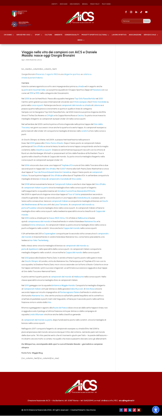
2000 (27, 98)
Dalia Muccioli (76, 289)
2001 (101, 98)
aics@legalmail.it (126, 400)
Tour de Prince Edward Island (47, 172)
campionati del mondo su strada (76, 105)
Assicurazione (135, 35)
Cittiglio (50, 115)
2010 (27, 218)
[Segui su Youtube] (146, 12)
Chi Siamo (8, 35)
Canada (66, 172)
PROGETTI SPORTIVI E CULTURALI (94, 35)
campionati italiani (59, 201)
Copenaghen (50, 233)
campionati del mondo (61, 276)
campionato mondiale (58, 179)
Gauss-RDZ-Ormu (57, 218)
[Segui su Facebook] (126, 12)
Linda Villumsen (37, 314)
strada (81, 86)
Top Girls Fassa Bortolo (84, 98)
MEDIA (79, 40)
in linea (43, 179)
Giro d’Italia (38, 146)
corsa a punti (37, 105)
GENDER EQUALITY (72, 35)
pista (26, 90)
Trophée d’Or (67, 165)
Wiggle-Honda (68, 285)
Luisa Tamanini (61, 204)
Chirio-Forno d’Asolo (54, 143)
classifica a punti (43, 150)
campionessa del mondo (39, 221)
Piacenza (40, 74)
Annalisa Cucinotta (66, 191)
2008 (27, 184)
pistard (32, 77)
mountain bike (38, 90)
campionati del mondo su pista (38, 320)
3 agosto (49, 74)
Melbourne (82, 218)
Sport (37, 35)
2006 (27, 165)
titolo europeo (80, 102)
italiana (39, 77)
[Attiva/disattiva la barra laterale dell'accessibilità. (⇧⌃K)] (155, 409)
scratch (84, 131)
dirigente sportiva (72, 74)
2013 (27, 285)
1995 (37, 93)
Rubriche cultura (36, 60)
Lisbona (97, 105)
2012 (27, 258)
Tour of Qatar (74, 194)
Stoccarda (76, 179)
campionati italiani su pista (36, 187)
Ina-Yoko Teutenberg (38, 240)
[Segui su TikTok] (141, 12)
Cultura (48, 35)
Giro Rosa (90, 289)
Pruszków (32, 208)
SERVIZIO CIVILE (150, 35)
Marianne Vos (90, 221)
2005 (32, 143)
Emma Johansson (37, 225)
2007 (63, 169)
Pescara (43, 204)
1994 (32, 93)
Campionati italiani (63, 184)
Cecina (80, 115)
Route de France (60, 308)
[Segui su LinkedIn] (136, 12)
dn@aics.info (107, 400)
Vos (49, 302)
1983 (55, 74)
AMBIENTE (58, 35)
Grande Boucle (83, 198)
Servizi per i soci (23, 35)
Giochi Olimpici (31, 261)
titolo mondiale (99, 102)
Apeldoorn (33, 249)
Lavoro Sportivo (119, 35)
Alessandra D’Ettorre (86, 191)
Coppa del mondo (71, 228)
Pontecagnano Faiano (70, 292)
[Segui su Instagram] (131, 12)
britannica (56, 285)
